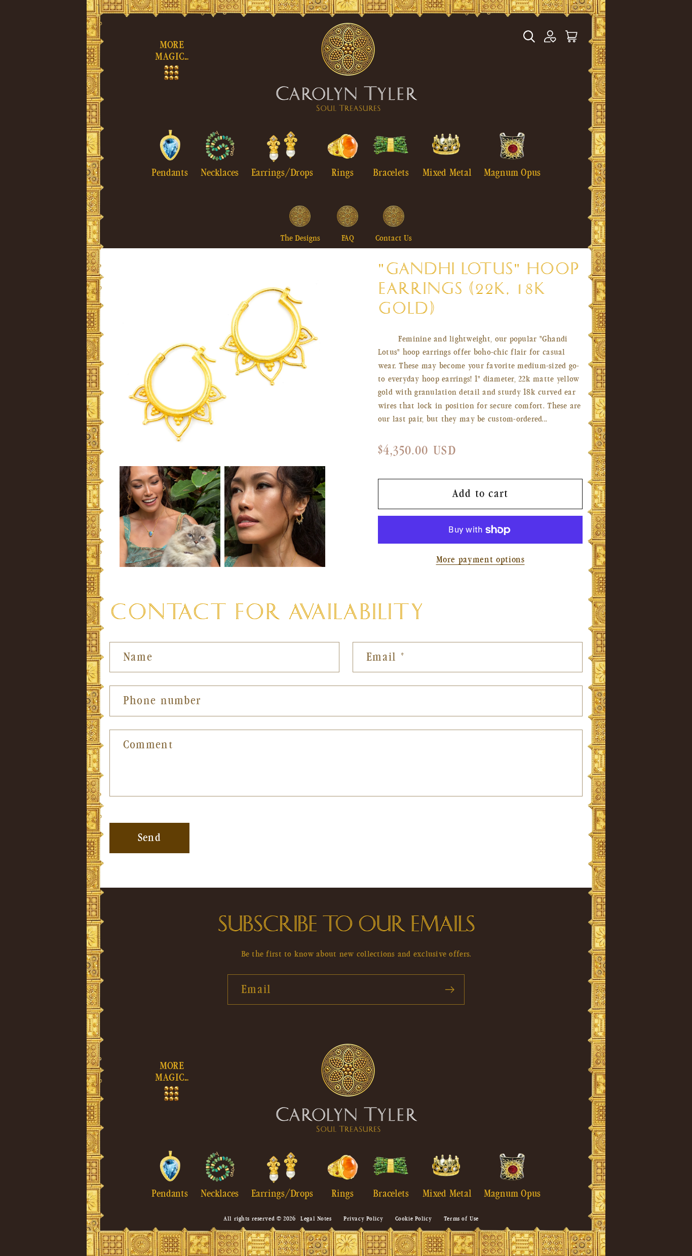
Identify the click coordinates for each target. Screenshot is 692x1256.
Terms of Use (461, 1218)
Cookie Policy (413, 1218)
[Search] (529, 36)
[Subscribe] (449, 989)
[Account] (550, 36)
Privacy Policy (363, 1218)
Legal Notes (315, 1218)
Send (149, 837)
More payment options (480, 559)
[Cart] (571, 36)
